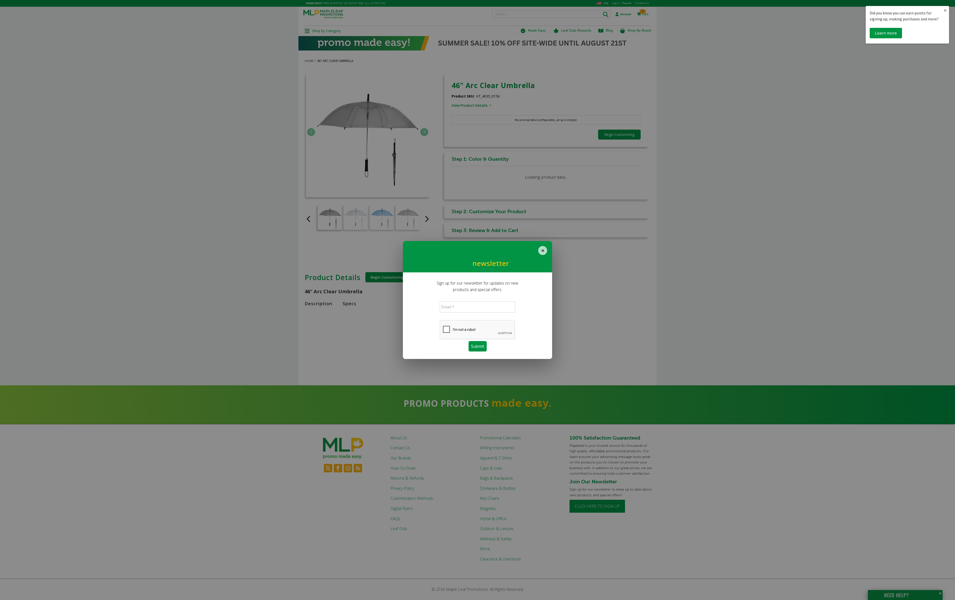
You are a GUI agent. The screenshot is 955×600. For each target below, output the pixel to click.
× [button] (945, 10)
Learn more (886, 33)
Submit (477, 346)
